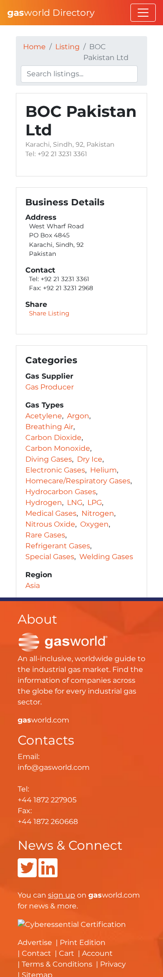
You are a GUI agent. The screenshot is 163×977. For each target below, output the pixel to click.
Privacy (113, 964)
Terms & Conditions (57, 964)
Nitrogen (98, 513)
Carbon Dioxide (53, 437)
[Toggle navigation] (143, 13)
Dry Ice (89, 459)
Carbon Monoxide (57, 448)
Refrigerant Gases (57, 546)
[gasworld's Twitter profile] (27, 873)
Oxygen (94, 524)
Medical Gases (51, 513)
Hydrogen (43, 502)
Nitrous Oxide (50, 524)
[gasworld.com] (63, 641)
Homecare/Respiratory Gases (77, 481)
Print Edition (82, 942)
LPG (94, 502)
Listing (67, 46)
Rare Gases (45, 535)
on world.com (94, 895)
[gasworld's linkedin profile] (48, 873)
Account (97, 953)
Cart (66, 953)
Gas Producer (49, 387)
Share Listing (49, 313)
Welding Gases (106, 556)
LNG (74, 502)
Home (34, 46)
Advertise (35, 942)
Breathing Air (49, 426)
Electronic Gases (55, 470)
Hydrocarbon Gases (60, 491)
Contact (36, 953)
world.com (43, 720)
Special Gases (49, 556)
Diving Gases (48, 459)
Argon (78, 416)
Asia (32, 585)
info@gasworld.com (54, 767)
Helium (103, 470)
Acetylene (43, 416)
